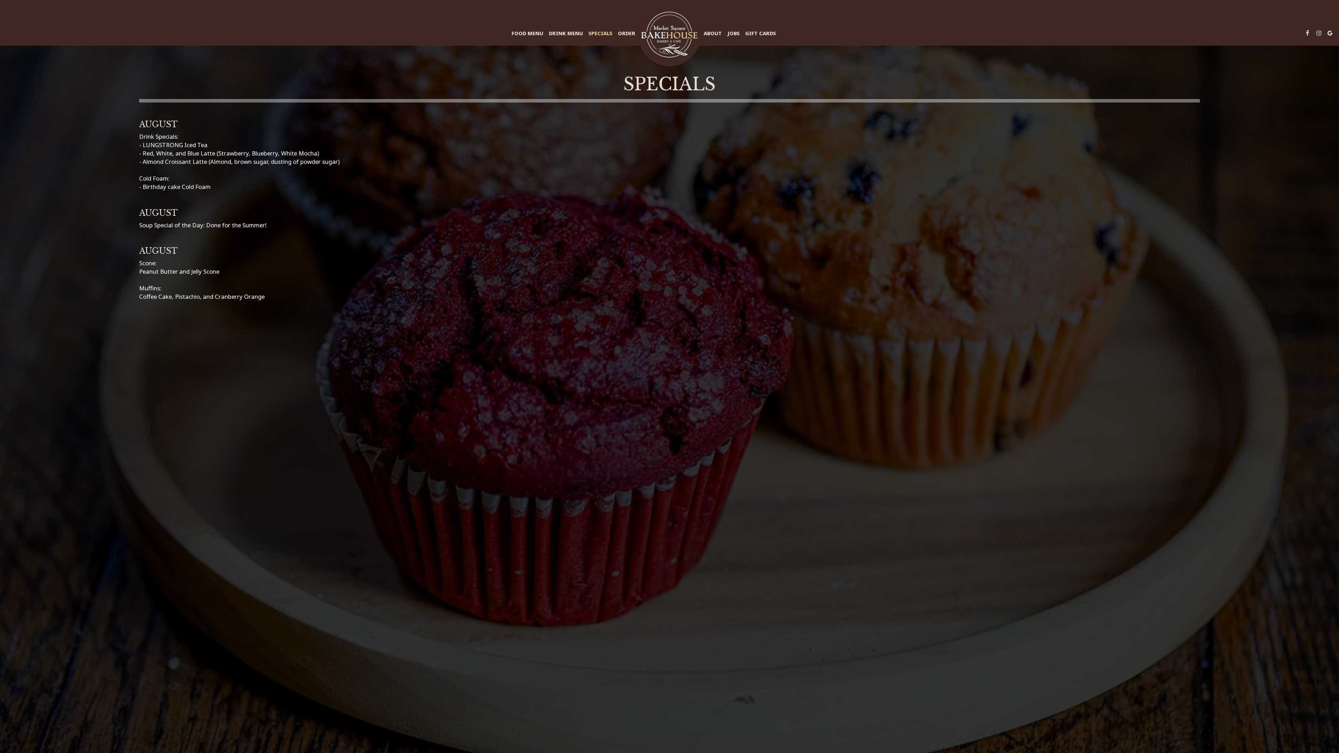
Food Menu (527, 33)
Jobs (733, 33)
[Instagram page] (1318, 33)
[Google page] (1330, 33)
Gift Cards (760, 33)
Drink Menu (566, 33)
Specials (600, 33)
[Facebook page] (1307, 33)
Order (626, 33)
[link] (669, 34)
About (713, 33)
